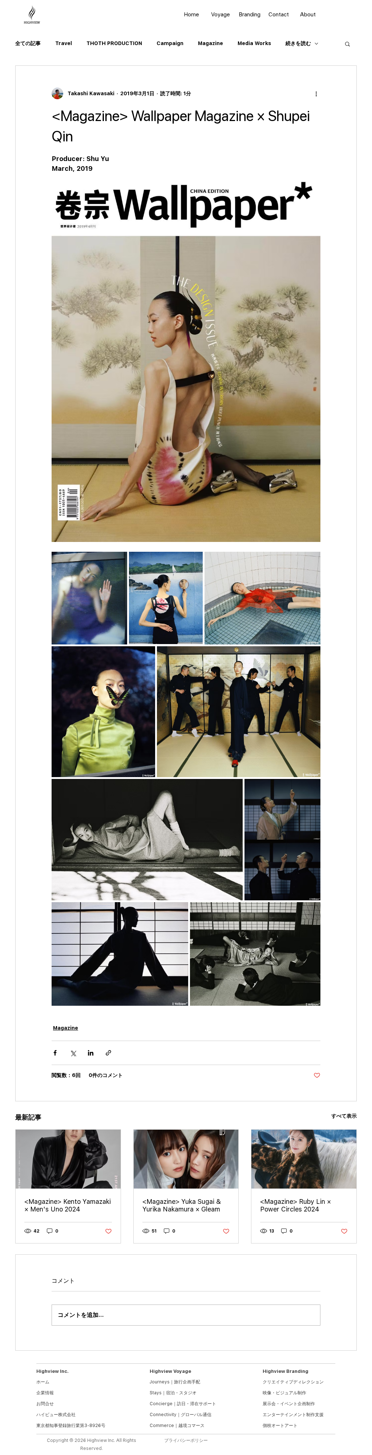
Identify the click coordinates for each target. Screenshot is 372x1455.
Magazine (210, 43)
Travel (63, 43)
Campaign (170, 43)
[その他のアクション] (316, 93)
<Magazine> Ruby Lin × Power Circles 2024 (295, 1205)
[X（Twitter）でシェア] (72, 1052)
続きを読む (298, 43)
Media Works (254, 43)
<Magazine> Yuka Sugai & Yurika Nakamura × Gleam (181, 1205)
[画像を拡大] (89, 598)
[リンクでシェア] (108, 1052)
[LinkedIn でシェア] (90, 1052)
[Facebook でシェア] (55, 1052)
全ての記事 (28, 43)
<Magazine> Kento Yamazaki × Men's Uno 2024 (67, 1205)
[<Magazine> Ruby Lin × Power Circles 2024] (303, 1159)
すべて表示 (344, 1116)
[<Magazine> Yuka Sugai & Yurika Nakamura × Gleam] (186, 1159)
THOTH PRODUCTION (114, 43)
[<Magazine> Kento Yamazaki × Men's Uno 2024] (68, 1159)
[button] (347, 44)
